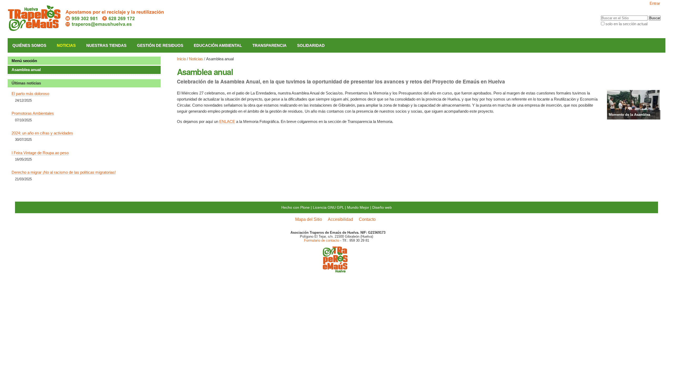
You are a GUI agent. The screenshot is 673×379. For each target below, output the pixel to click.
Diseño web (382, 207)
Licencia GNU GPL (328, 207)
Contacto (367, 219)
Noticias (66, 45)
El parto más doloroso (30, 93)
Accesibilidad (340, 219)
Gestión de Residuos (160, 45)
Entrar (655, 3)
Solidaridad (311, 45)
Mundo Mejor (358, 207)
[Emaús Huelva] (335, 271)
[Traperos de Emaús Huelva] (86, 18)
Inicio (181, 59)
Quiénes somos (29, 45)
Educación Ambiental (218, 45)
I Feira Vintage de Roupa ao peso (40, 153)
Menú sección (24, 60)
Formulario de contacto (321, 240)
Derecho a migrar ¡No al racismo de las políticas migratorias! (64, 172)
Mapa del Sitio (308, 219)
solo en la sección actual (626, 24)
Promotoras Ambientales (33, 113)
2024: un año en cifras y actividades (42, 133)
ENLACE (227, 121)
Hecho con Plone (295, 207)
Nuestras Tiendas (106, 45)
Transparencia (269, 45)
